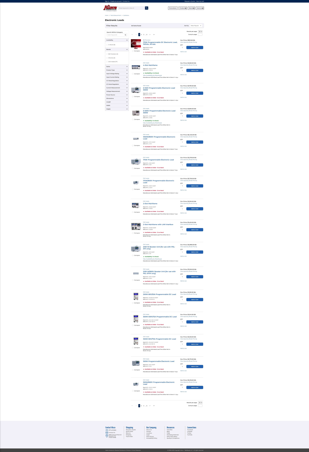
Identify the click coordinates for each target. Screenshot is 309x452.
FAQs (168, 433)
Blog (168, 431)
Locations (149, 433)
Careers (148, 431)
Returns (128, 433)
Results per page (192, 31)
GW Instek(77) (112, 61)
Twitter (189, 433)
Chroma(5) (111, 58)
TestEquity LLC (189, 450)
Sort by (186, 25)
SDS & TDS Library (172, 436)
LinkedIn (189, 431)
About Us (149, 429)
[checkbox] (107, 44)
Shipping (128, 434)
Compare (137, 51)
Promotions (172, 8)
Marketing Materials (173, 434)
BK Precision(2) (113, 54)
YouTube (189, 434)
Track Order (129, 436)
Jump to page (192, 34)
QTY (181, 45)
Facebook (190, 429)
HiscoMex (169, 429)
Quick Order (129, 431)
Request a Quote (131, 429)
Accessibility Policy (151, 438)
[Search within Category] (125, 35)
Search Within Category (115, 32)
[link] (132, 34)
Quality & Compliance (173, 438)
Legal (148, 434)
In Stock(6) (111, 44)
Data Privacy (150, 436)
